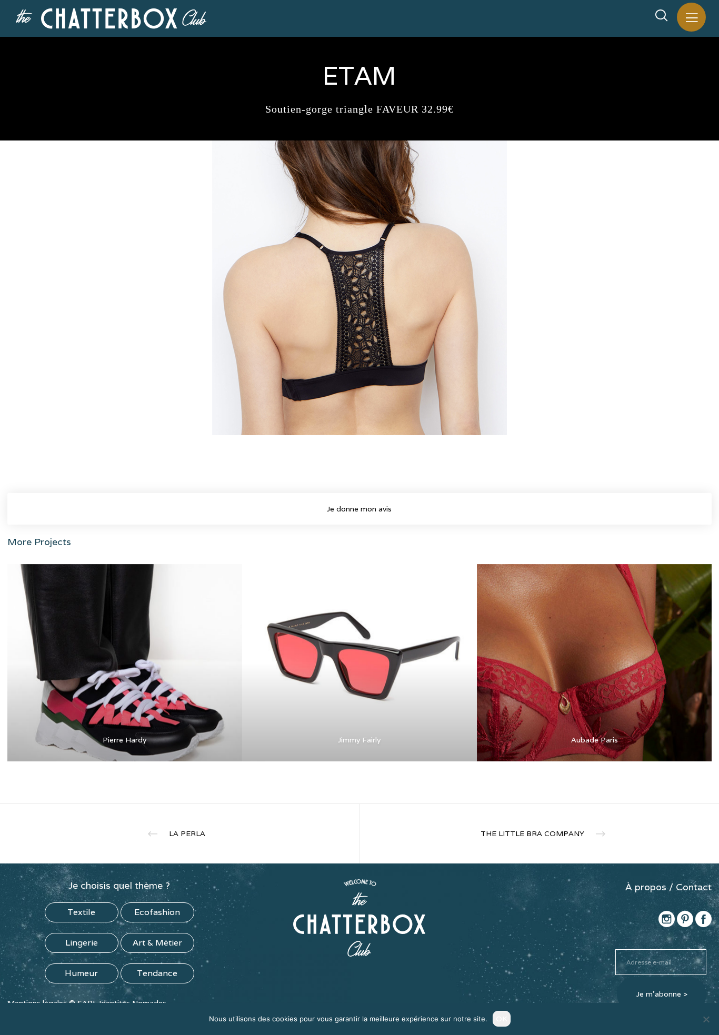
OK (501, 1018)
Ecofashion (157, 912)
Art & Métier (157, 942)
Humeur (81, 973)
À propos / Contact (668, 887)
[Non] (706, 1019)
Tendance (157, 973)
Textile (81, 912)
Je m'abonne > (661, 994)
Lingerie (81, 942)
